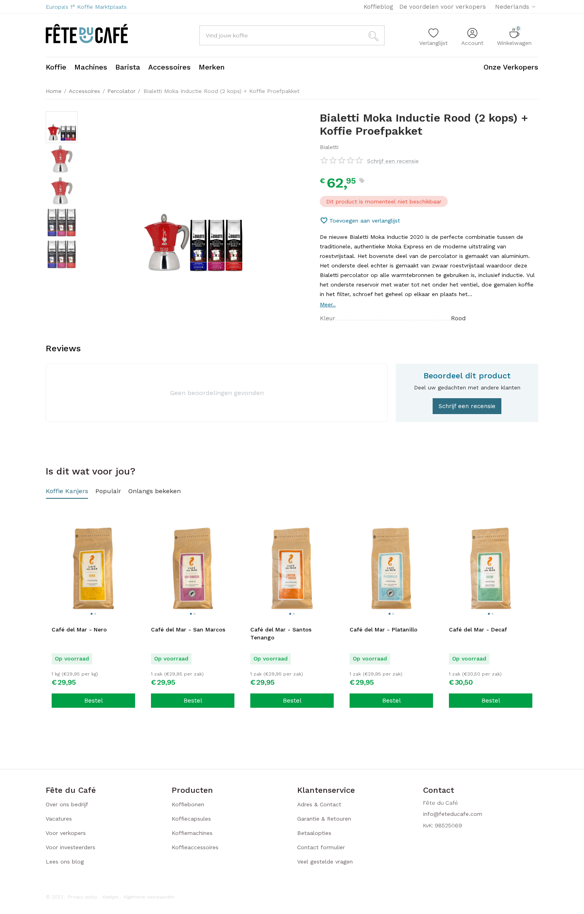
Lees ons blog (65, 861)
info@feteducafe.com (452, 814)
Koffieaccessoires (195, 847)
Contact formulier (321, 847)
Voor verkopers (66, 833)
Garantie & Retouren (324, 818)
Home (54, 91)
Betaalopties (314, 833)
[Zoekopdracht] (375, 35)
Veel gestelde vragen (325, 861)
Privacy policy (82, 897)
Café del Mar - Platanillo (384, 629)
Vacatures (59, 818)
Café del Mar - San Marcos (188, 629)
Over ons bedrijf (67, 804)
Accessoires (84, 91)
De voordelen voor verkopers (442, 6)
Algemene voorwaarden (149, 897)
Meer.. (328, 304)
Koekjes (110, 897)
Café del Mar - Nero (79, 629)
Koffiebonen (188, 804)
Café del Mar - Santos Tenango (280, 633)
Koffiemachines (192, 833)
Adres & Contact (319, 804)
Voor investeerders (70, 847)
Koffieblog (378, 6)
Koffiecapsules (191, 818)
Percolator (121, 91)
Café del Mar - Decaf (478, 629)
